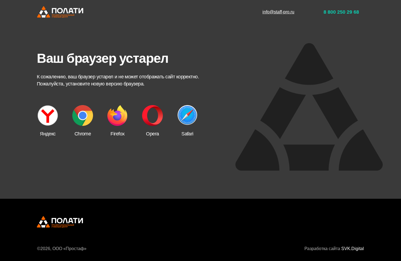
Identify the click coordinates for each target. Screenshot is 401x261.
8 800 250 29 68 (341, 12)
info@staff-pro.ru (278, 12)
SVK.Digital (352, 248)
